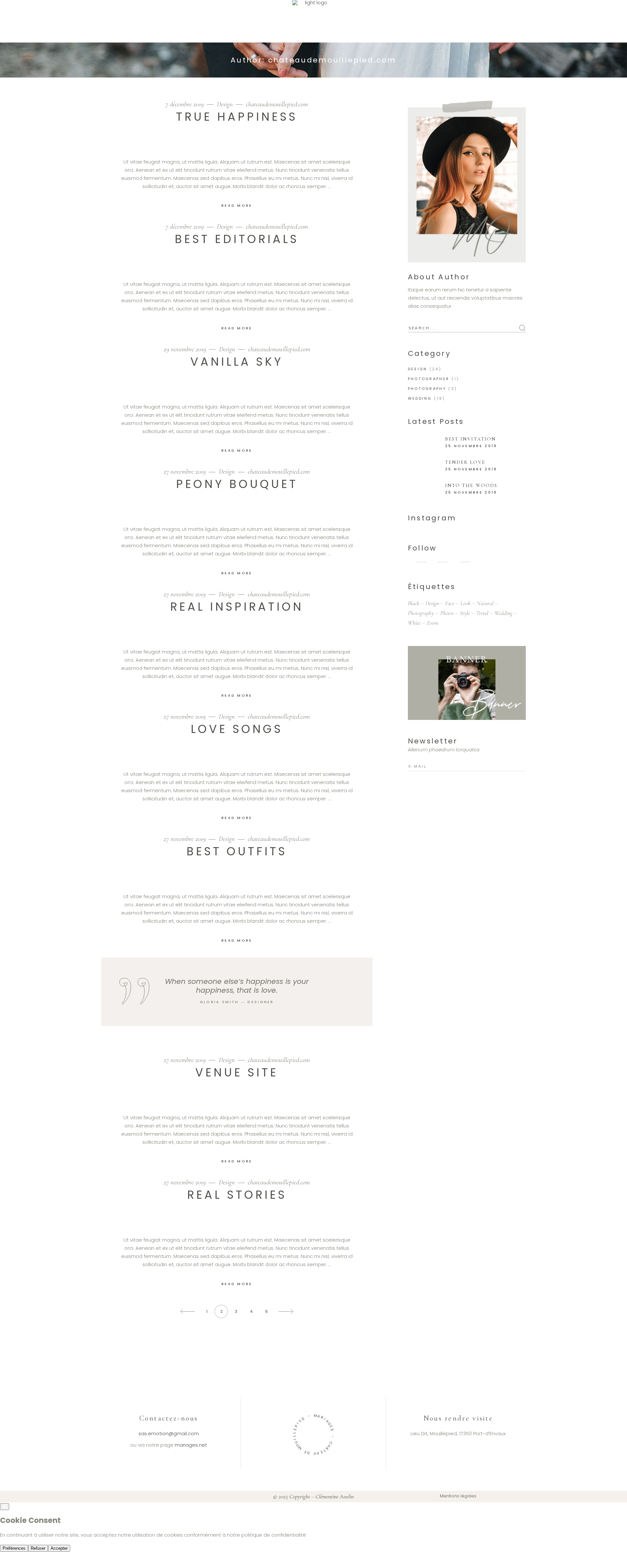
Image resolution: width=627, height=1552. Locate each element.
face (449, 603)
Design (225, 104)
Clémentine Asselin (334, 1496)
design (432, 603)
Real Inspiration (236, 607)
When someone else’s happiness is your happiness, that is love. (237, 985)
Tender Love (465, 462)
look (465, 603)
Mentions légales (458, 1496)
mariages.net (191, 1444)
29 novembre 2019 (186, 349)
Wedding (420, 398)
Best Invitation (470, 439)
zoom (432, 622)
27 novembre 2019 (185, 471)
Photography (427, 388)
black (413, 603)
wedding (503, 613)
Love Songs (237, 729)
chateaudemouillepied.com (277, 104)
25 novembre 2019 (471, 445)
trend (482, 613)
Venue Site (236, 1072)
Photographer (429, 378)
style (465, 613)
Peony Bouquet (237, 484)
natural (485, 603)
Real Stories (237, 1195)
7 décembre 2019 (185, 104)
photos (447, 613)
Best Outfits (236, 851)
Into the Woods (471, 485)
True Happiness (236, 117)
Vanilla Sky (236, 362)
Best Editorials (237, 239)
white (414, 622)
